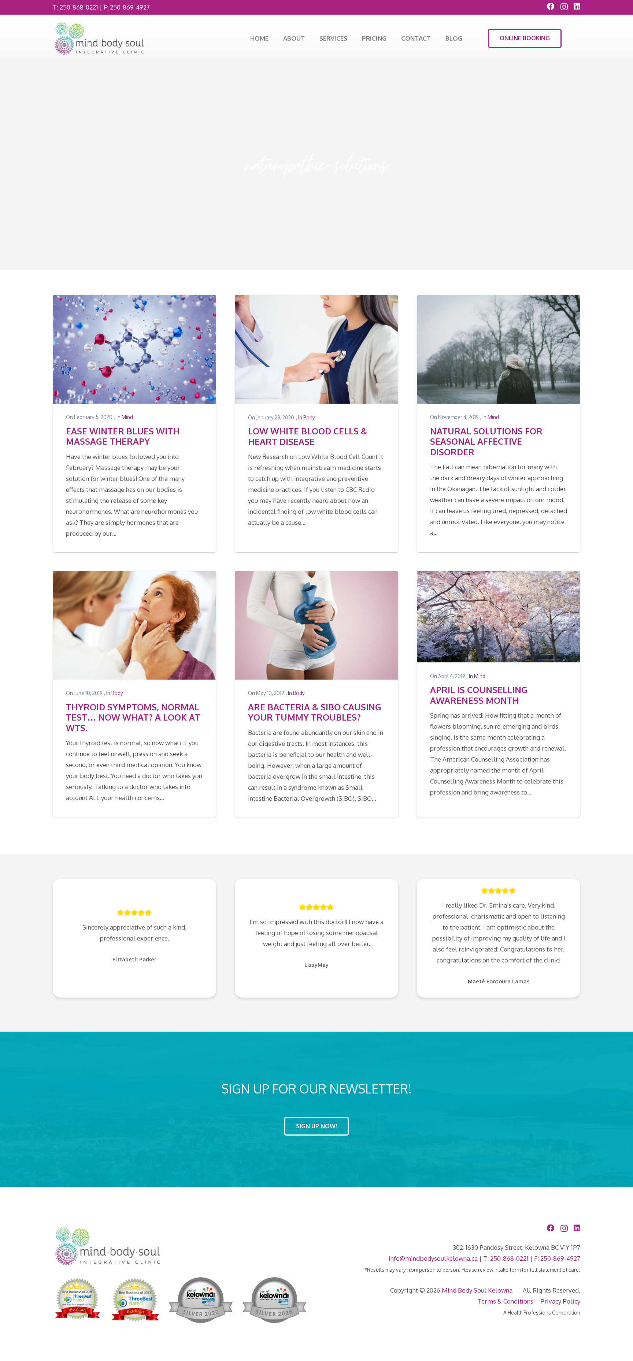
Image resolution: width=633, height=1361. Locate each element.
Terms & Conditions (505, 1301)
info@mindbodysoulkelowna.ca (433, 1258)
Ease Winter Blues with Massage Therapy (122, 436)
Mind (127, 417)
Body (309, 417)
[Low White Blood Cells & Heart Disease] (316, 349)
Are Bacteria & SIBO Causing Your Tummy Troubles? (314, 712)
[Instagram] (564, 7)
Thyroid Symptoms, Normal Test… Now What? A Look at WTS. (133, 717)
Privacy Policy (560, 1301)
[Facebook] (550, 6)
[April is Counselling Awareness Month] (498, 617)
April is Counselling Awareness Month (479, 695)
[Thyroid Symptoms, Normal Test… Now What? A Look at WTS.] (134, 625)
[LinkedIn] (577, 6)
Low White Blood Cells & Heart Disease (307, 436)
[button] (351, 38)
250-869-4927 (130, 7)
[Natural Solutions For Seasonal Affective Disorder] (498, 349)
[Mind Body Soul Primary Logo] (99, 38)
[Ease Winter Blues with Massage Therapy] (134, 349)
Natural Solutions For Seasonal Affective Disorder (486, 441)
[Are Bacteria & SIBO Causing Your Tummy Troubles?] (316, 625)
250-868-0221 (79, 7)
